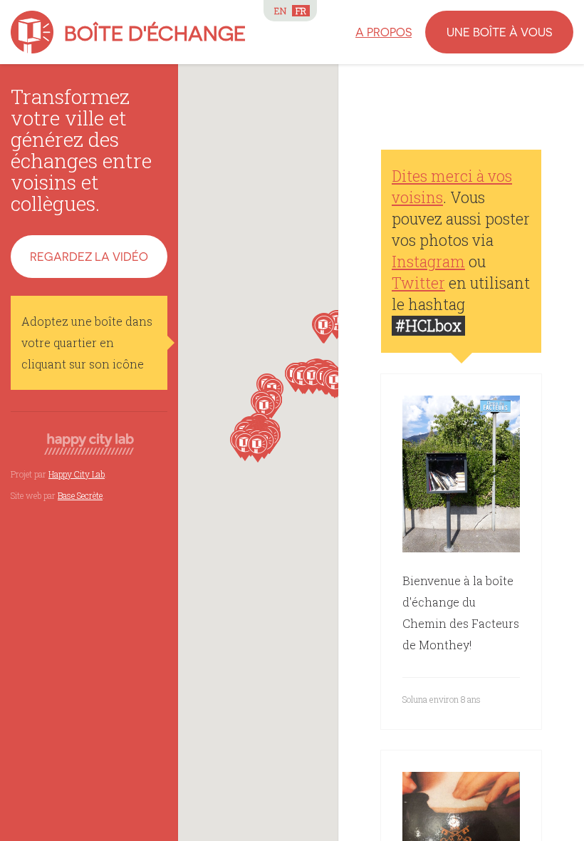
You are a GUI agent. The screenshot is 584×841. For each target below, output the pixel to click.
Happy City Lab (76, 474)
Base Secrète (80, 495)
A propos (383, 31)
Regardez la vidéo (89, 256)
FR (301, 10)
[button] (324, 329)
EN (280, 10)
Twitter (418, 283)
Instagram (428, 262)
